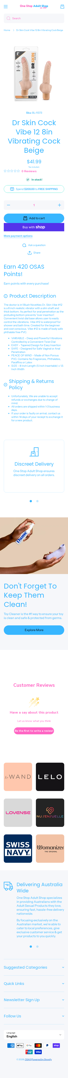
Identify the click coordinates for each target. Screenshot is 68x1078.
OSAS (28, 1059)
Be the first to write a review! (34, 731)
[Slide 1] (31, 501)
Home (7, 30)
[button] (62, 6)
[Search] (7, 18)
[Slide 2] (37, 501)
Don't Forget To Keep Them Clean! (30, 595)
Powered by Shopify (41, 1059)
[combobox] (34, 18)
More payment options (18, 236)
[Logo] (34, 6)
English (12, 1036)
